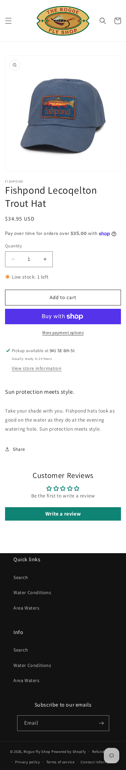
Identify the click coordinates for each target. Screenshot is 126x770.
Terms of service (60, 762)
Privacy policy (27, 762)
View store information (36, 368)
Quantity (13, 246)
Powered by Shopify (68, 751)
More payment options (63, 332)
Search (20, 577)
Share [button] (19, 449)
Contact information (99, 762)
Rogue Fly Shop (37, 751)
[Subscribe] (101, 723)
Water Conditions (32, 592)
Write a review (63, 513)
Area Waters (26, 608)
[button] (8, 20)
